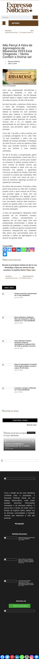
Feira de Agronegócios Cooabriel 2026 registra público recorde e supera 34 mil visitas (25, 366)
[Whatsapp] (23, 250)
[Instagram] (32, 250)
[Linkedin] (19, 250)
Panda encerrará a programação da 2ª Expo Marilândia (25, 294)
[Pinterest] (14, 250)
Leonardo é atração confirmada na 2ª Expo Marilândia (25, 389)
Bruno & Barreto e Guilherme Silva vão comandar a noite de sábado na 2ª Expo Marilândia (24, 319)
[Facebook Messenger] (5, 254)
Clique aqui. (31, 270)
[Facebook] (5, 250)
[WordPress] (28, 250)
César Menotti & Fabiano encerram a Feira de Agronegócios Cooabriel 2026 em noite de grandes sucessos (25, 343)
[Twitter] (9, 250)
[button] (3, 23)
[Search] (35, 17)
